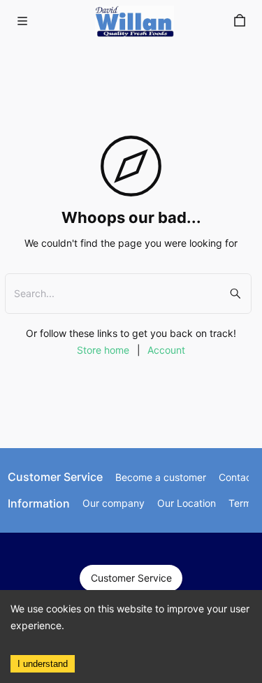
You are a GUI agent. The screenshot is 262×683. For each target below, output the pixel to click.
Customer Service (131, 578)
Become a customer (160, 477)
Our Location (186, 503)
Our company (113, 503)
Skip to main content (62, 23)
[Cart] (239, 21)
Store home (103, 350)
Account (166, 350)
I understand (42, 664)
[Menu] (22, 21)
